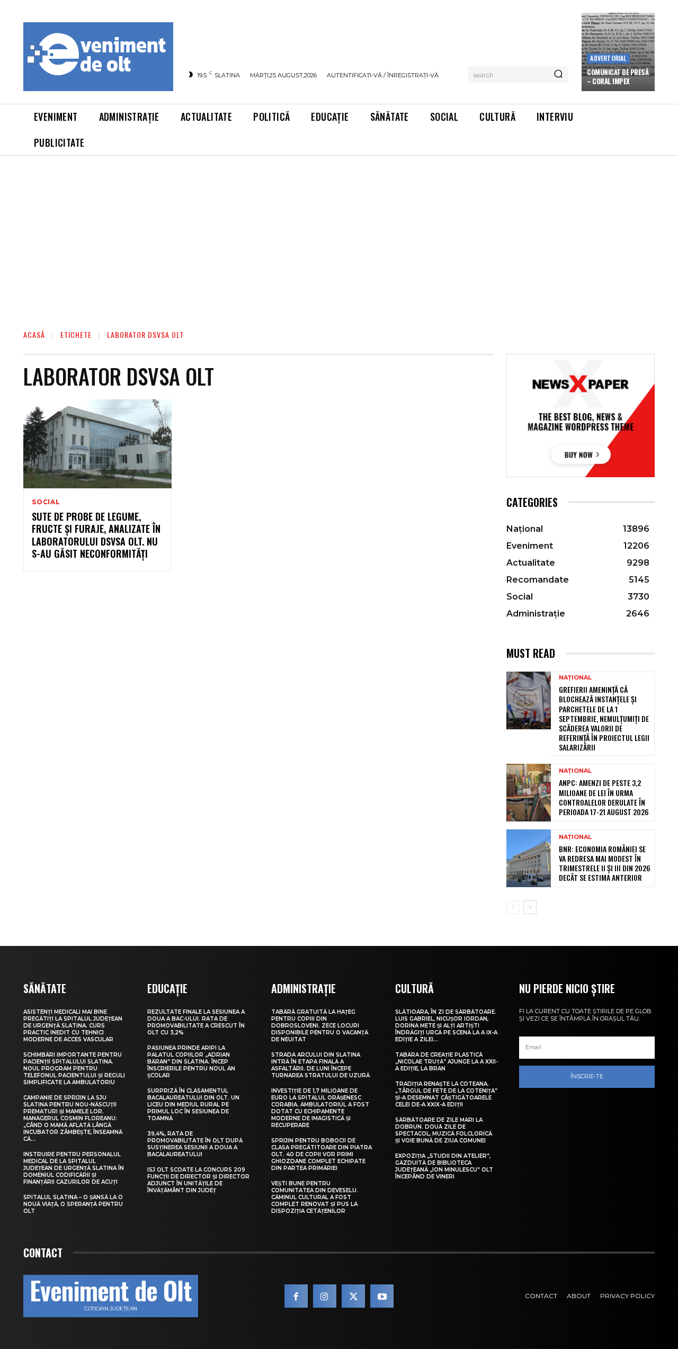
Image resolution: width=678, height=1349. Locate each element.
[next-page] (530, 907)
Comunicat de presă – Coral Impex (617, 76)
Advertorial (608, 57)
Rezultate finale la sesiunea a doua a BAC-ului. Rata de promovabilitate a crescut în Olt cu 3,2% (196, 1022)
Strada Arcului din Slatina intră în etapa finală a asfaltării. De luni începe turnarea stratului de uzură (320, 1065)
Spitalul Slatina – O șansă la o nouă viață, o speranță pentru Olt (73, 1204)
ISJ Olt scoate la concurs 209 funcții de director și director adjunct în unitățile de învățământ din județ (198, 1180)
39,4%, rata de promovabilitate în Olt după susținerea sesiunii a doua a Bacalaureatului (195, 1144)
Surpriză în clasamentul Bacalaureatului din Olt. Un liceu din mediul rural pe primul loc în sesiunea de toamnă (193, 1104)
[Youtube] (382, 1296)
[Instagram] (324, 1296)
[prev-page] (513, 907)
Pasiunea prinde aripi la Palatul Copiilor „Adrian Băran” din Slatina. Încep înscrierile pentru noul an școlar (191, 1061)
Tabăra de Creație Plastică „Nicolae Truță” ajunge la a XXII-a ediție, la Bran (446, 1061)
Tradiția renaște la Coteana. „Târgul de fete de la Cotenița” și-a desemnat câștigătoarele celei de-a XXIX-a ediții (446, 1094)
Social (46, 502)
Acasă (34, 334)
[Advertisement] (339, 235)
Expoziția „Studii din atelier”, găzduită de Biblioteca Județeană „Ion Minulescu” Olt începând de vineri (444, 1166)
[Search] (558, 74)
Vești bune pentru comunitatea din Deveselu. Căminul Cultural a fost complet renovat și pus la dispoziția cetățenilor (314, 1197)
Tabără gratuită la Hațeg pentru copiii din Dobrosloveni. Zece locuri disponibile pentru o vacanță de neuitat (319, 1025)
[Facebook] (296, 1296)
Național (575, 678)
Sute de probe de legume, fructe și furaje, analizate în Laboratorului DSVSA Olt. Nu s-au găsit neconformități (96, 535)
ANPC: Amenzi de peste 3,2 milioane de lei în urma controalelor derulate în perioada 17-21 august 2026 (604, 797)
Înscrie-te (586, 1076)
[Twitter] (353, 1296)
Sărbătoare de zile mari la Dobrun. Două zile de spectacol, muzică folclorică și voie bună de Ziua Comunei (443, 1130)
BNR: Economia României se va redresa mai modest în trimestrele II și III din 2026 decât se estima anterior (604, 863)
